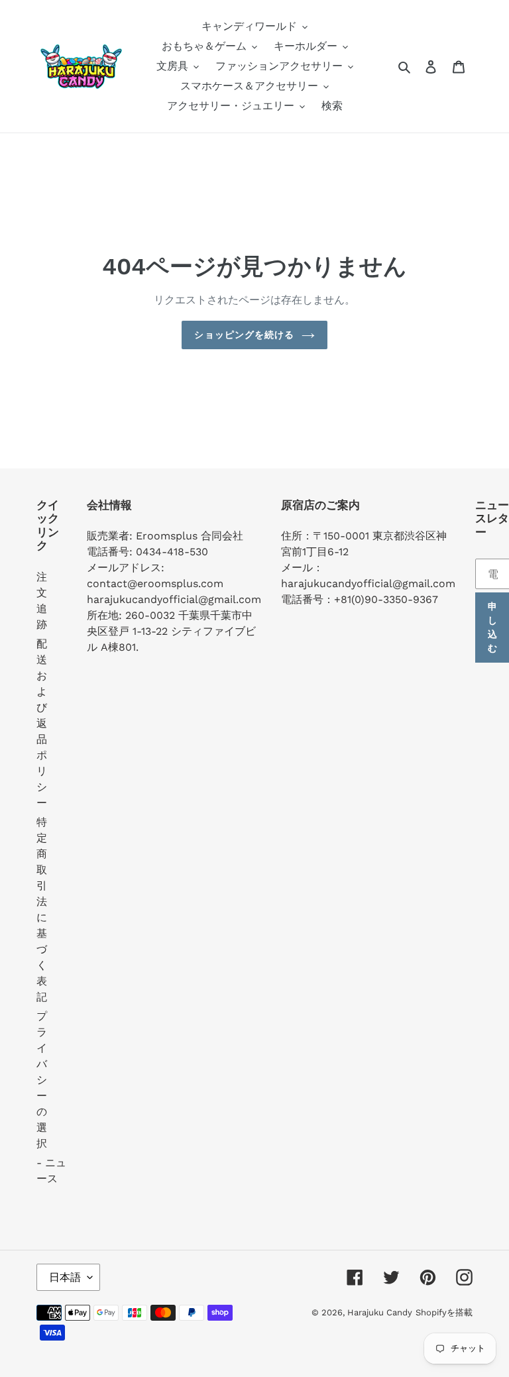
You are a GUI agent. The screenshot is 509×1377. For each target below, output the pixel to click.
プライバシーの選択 (41, 1080)
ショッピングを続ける (244, 334)
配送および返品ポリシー (41, 723)
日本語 (65, 1277)
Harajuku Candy (379, 1312)
